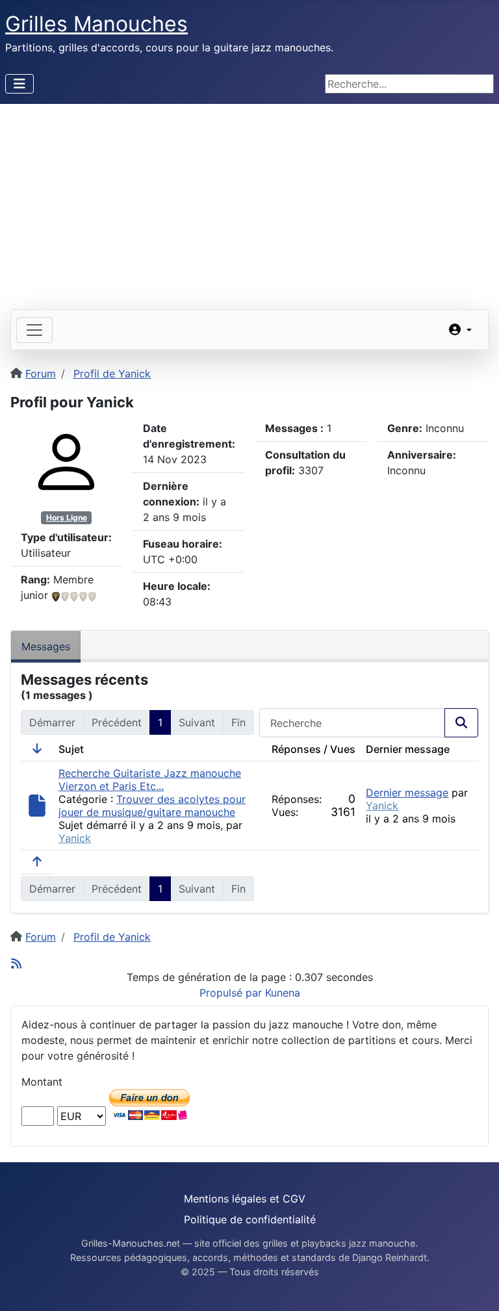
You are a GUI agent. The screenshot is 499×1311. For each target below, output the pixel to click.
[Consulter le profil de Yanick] (66, 461)
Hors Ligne (66, 517)
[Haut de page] (476, 1287)
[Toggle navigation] (34, 330)
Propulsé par (232, 992)
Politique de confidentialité (250, 1219)
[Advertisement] (249, 201)
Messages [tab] (45, 646)
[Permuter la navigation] (19, 84)
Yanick (74, 838)
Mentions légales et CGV (244, 1198)
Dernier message (407, 792)
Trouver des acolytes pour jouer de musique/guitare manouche (152, 806)
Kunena (282, 992)
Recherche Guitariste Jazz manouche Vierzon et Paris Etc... (149, 780)
